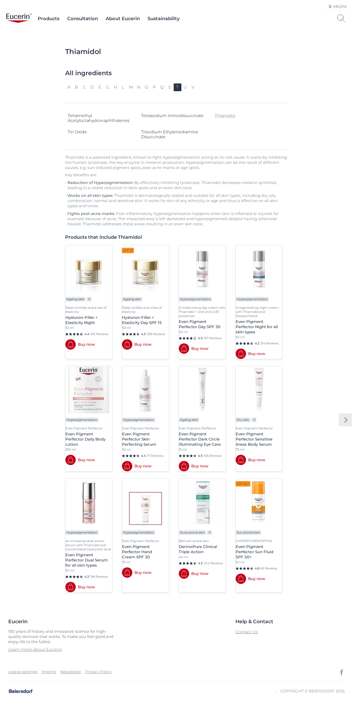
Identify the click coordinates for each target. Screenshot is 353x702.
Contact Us (246, 631)
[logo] (19, 18)
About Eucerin (123, 18)
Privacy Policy (98, 671)
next (345, 419)
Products (48, 18)
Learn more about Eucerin (35, 649)
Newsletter (70, 671)
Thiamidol (225, 115)
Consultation (82, 18)
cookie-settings (22, 671)
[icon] (342, 672)
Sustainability (164, 18)
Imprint (49, 671)
